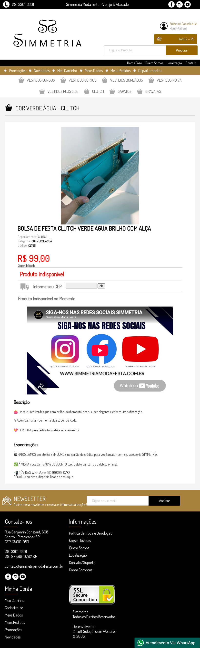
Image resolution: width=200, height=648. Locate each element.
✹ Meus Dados (91, 70)
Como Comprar (80, 569)
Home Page (134, 63)
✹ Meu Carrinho (64, 70)
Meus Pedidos (178, 28)
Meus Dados (14, 615)
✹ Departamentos (147, 70)
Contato (191, 63)
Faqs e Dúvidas (80, 540)
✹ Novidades (39, 70)
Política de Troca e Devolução (90, 533)
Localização (174, 63)
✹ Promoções (15, 70)
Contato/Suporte (82, 562)
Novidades (12, 637)
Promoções (13, 629)
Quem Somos (154, 63)
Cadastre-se (189, 23)
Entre (173, 23)
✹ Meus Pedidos (117, 70)
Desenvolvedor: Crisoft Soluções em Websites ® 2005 (94, 631)
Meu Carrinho (15, 600)
